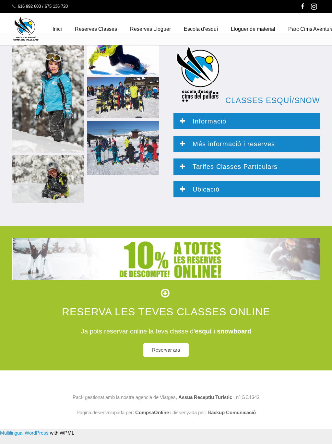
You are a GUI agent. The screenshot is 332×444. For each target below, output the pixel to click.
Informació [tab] (208, 121)
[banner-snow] (123, 60)
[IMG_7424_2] (123, 97)
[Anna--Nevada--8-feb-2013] (48, 99)
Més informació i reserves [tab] (232, 143)
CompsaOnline (152, 412)
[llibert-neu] (48, 179)
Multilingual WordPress (24, 433)
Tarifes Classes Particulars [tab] (234, 166)
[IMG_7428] (123, 148)
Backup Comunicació (231, 412)
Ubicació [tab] (204, 189)
